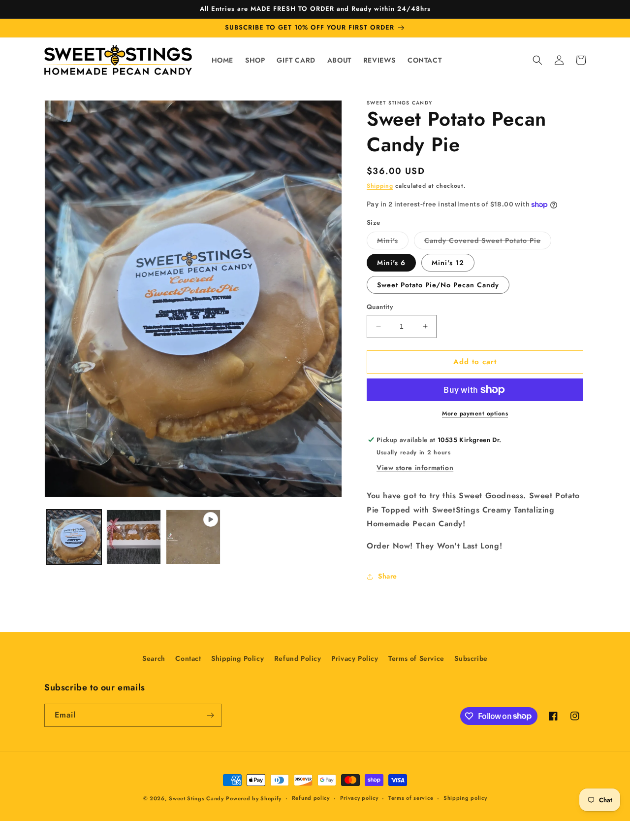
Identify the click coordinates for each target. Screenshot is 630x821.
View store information (415, 468)
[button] (537, 60)
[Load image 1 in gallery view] (74, 537)
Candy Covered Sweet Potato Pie (487, 242)
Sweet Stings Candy (196, 798)
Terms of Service (416, 658)
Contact (188, 658)
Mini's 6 (391, 263)
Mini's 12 (448, 263)
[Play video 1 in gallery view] (193, 537)
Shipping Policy (237, 658)
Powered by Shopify (254, 798)
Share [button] (387, 576)
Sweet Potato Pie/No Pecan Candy (438, 285)
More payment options (475, 413)
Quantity (380, 306)
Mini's (393, 242)
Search (153, 658)
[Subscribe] (210, 715)
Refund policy (311, 798)
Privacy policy (359, 798)
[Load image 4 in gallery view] (133, 537)
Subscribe (470, 658)
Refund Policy (297, 658)
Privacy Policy (354, 658)
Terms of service (410, 798)
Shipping (380, 185)
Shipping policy (465, 798)
